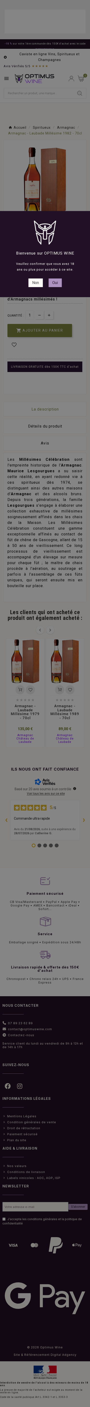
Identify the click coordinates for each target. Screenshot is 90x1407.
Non (35, 282)
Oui (55, 282)
